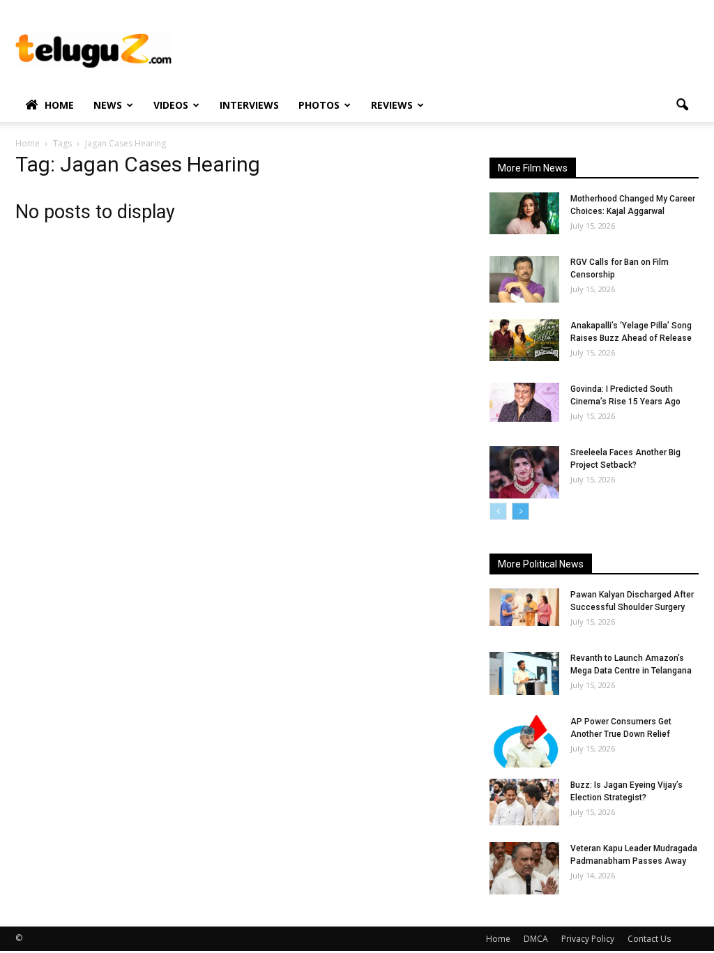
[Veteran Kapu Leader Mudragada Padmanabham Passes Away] (524, 868)
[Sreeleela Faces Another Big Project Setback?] (524, 472)
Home (59, 105)
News (107, 105)
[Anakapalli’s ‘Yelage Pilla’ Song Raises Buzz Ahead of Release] (524, 340)
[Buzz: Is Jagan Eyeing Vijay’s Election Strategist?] (524, 802)
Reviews (392, 105)
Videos (170, 105)
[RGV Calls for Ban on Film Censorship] (524, 279)
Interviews (249, 105)
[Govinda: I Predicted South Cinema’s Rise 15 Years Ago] (524, 402)
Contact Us (649, 939)
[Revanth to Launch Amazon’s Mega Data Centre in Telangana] (524, 673)
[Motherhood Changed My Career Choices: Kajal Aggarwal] (524, 213)
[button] (682, 105)
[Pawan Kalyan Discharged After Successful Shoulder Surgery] (524, 607)
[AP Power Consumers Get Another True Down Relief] (524, 741)
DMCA (536, 939)
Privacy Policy (587, 939)
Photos (319, 105)
